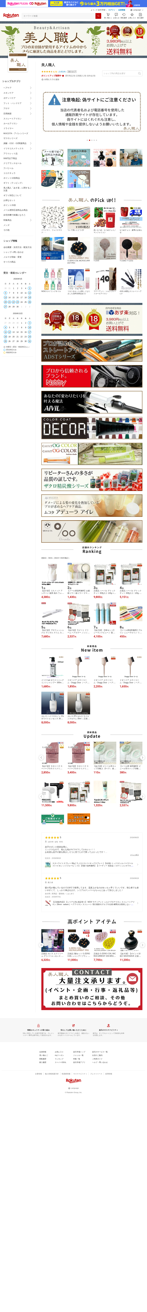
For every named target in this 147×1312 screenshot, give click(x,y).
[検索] (98, 16)
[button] (137, 10)
